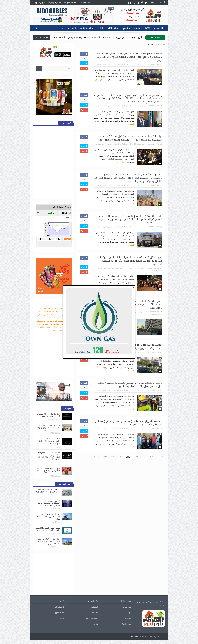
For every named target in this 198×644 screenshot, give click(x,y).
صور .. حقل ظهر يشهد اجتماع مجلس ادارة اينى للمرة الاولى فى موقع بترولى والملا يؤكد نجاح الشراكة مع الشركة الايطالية (128, 260)
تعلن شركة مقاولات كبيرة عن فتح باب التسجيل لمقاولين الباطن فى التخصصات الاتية (54, 327)
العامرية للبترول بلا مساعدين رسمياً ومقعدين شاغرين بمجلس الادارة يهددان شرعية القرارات (128, 423)
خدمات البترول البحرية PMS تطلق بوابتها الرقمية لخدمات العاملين (47, 529)
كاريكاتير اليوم (58, 607)
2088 (152, 456)
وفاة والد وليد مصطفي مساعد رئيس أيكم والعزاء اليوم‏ (48, 415)
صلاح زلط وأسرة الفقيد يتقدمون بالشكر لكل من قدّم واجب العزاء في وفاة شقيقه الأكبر (48, 471)
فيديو (62, 601)
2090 (136, 456)
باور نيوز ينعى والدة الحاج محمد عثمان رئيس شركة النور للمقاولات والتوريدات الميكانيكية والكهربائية (48, 456)
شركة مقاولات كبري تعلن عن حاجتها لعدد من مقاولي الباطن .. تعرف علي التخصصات (55, 314)
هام (115, 64)
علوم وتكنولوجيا (92, 618)
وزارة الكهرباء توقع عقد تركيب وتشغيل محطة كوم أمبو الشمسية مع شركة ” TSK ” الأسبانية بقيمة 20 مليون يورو (129, 138)
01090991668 (86, 2)
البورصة (72, 28)
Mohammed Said (152, 268)
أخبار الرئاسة (126, 624)
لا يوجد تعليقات (101, 64)
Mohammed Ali (153, 64)
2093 (112, 456)
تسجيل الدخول (39, 2)
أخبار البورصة (93, 601)
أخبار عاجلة (121, 64)
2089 (144, 456)
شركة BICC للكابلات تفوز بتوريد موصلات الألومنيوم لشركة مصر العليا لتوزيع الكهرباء (106, 37)
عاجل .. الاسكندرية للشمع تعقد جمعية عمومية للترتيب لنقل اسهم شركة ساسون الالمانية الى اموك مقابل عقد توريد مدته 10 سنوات (129, 219)
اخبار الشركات (86, 28)
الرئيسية (158, 28)
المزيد (61, 28)
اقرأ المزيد (121, 162)
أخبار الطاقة (119, 268)
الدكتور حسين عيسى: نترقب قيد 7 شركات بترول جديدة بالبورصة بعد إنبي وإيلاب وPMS (48, 503)
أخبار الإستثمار (126, 601)
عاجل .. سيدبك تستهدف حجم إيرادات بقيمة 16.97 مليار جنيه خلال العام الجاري (49, 541)
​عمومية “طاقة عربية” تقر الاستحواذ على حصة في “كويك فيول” (48, 517)
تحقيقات (94, 607)
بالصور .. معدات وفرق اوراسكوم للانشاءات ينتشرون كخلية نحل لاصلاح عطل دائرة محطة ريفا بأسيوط (130, 385)
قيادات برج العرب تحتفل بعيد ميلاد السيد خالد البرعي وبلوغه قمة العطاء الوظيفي (48, 428)
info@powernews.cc (71, 2)
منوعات (61, 618)
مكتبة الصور (59, 612)
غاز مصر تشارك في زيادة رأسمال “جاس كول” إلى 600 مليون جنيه (48, 490)
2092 (120, 456)
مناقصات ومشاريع (131, 28)
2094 (105, 456)
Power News (133, 636)
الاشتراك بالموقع (54, 2)
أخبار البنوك (127, 607)
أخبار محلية (127, 618)
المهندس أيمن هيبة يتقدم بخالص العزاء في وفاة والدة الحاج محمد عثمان (49, 441)
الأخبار (147, 28)
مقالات (101, 28)
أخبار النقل (113, 28)
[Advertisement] (179, 75)
